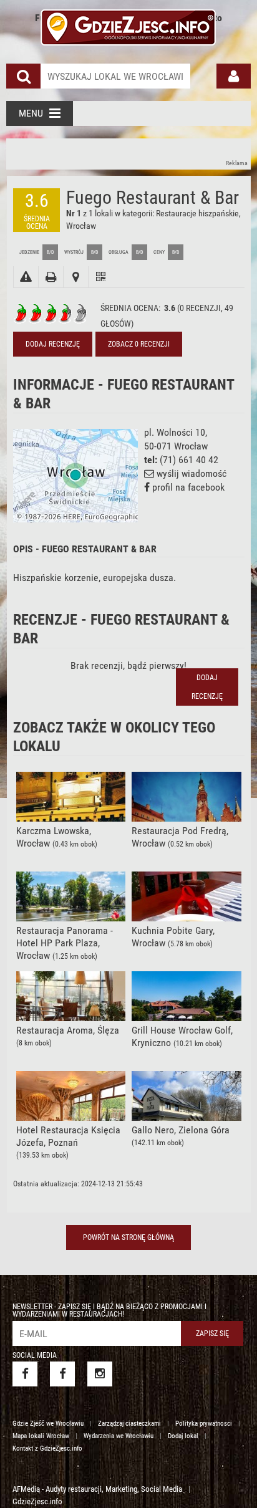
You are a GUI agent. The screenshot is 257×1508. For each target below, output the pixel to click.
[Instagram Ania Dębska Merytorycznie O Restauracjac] (99, 1374)
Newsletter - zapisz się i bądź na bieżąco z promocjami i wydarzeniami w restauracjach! (109, 1310)
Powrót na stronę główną (128, 1237)
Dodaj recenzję (53, 344)
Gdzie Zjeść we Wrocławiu (48, 1423)
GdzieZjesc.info (37, 1501)
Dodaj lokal (183, 1436)
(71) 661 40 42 (189, 460)
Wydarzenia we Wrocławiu (118, 1436)
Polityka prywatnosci (203, 1423)
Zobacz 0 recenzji (139, 344)
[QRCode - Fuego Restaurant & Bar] (100, 277)
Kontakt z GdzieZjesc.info (47, 1448)
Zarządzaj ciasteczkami (129, 1423)
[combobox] (115, 76)
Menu (31, 113)
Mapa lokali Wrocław (40, 1436)
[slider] (50, 314)
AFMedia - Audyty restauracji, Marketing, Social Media (97, 1489)
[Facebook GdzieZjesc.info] (24, 1374)
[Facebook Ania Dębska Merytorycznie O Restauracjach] (62, 1374)
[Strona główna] (128, 25)
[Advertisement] (128, 154)
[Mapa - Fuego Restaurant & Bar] (75, 277)
